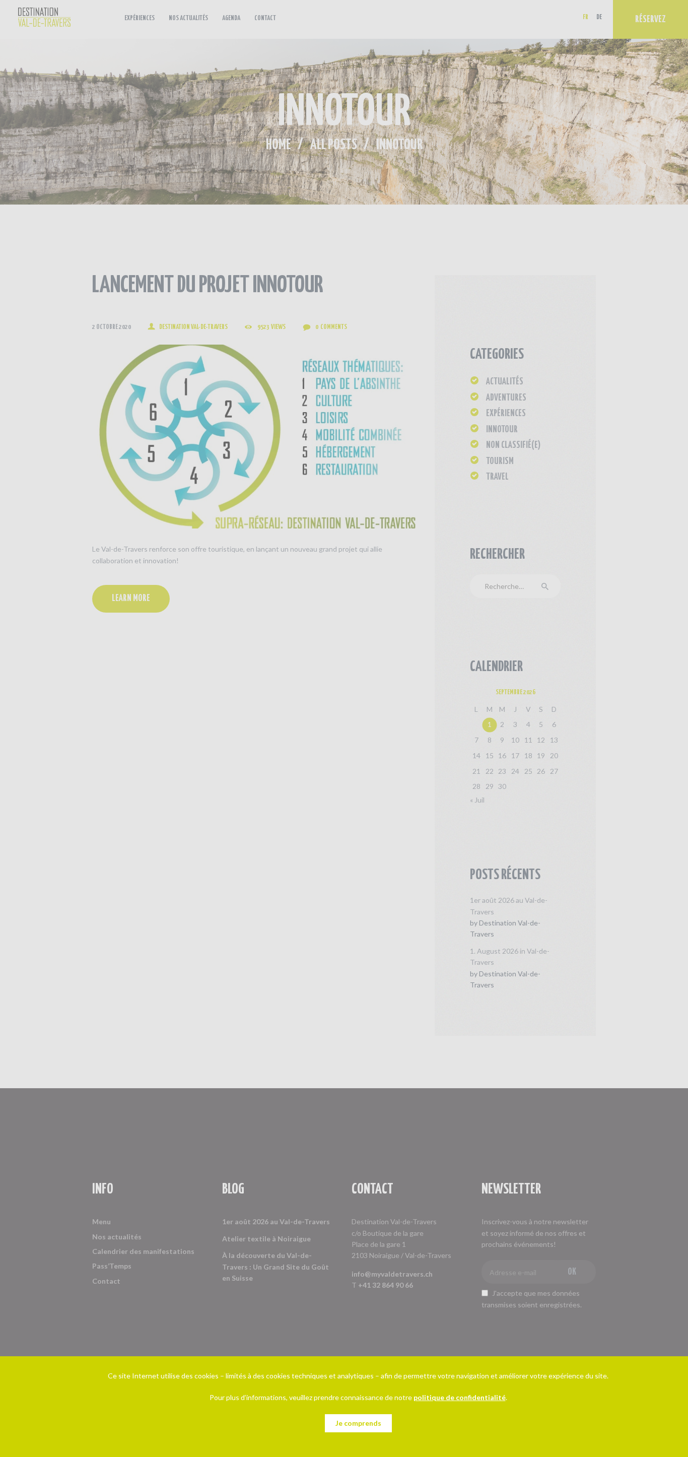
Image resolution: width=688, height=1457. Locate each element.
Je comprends (358, 1423)
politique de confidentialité (460, 1397)
